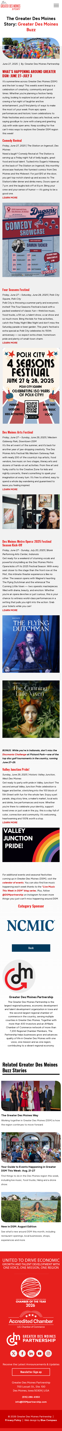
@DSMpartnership (12, 894)
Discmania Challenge (14, 754)
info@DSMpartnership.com (31, 1401)
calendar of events (13, 882)
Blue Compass (49, 1420)
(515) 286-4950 (31, 1397)
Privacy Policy (13, 1420)
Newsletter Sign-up (31, 1372)
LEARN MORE (9, 197)
